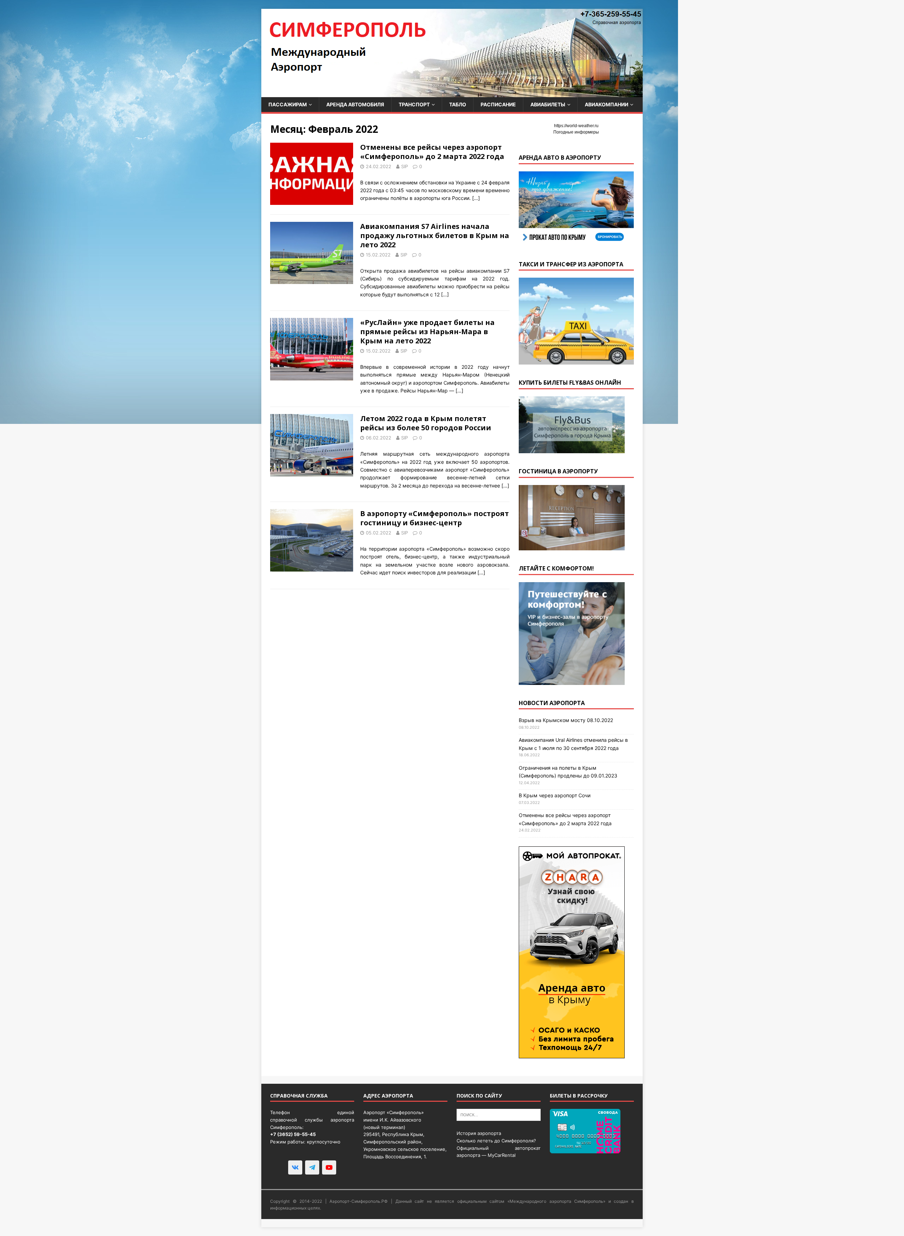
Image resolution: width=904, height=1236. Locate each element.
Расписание (498, 104)
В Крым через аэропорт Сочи (554, 795)
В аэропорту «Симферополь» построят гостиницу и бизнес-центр (434, 518)
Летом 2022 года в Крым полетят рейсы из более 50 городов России (425, 423)
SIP (404, 166)
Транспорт (414, 104)
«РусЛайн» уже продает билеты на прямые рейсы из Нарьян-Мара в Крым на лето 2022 (427, 331)
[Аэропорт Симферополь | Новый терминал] (452, 93)
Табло (457, 104)
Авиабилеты (547, 104)
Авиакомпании (606, 104)
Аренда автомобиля (355, 104)
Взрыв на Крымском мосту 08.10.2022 (566, 720)
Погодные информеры (576, 132)
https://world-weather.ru (576, 125)
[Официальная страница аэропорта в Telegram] (312, 1167)
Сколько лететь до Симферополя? (496, 1140)
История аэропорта (479, 1133)
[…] (476, 198)
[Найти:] (499, 1114)
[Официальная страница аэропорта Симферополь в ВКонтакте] (295, 1167)
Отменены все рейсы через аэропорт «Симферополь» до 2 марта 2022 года (432, 151)
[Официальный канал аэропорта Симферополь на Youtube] (329, 1167)
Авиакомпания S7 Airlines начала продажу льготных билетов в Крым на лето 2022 (434, 235)
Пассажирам (287, 104)
